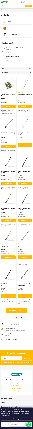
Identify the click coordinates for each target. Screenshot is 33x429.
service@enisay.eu (17, 383)
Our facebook (17, 388)
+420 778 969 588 (17, 385)
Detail (8, 106)
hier (10, 415)
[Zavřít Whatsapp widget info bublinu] (10, 422)
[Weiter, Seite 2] (16, 317)
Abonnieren (26, 358)
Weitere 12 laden (15, 310)
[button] (28, 424)
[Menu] (31, 2)
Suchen (28, 6)
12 (21, 317)
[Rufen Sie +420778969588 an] (21, 2)
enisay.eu (17, 391)
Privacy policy (25, 362)
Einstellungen (17, 419)
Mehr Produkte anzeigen (16, 63)
